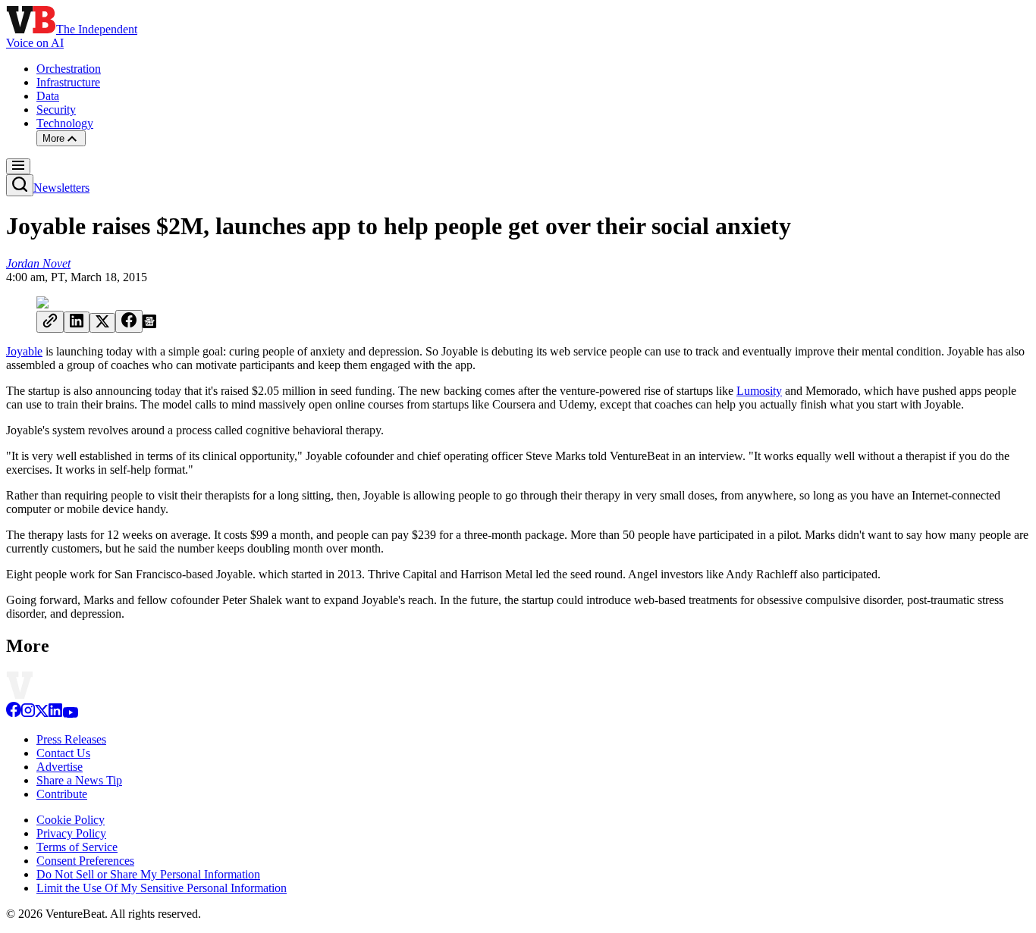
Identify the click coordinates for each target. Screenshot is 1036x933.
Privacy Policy (71, 833)
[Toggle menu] (18, 166)
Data (47, 95)
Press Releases (71, 739)
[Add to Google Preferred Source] (149, 324)
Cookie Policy (70, 819)
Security (56, 109)
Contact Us (63, 753)
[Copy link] (50, 322)
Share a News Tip (79, 780)
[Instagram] (28, 713)
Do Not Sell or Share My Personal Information (148, 874)
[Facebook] (13, 713)
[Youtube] (70, 713)
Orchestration (68, 68)
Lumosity (759, 390)
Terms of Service (77, 847)
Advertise (59, 766)
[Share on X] (102, 323)
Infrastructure (68, 82)
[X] (42, 713)
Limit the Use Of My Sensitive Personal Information (161, 887)
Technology (64, 123)
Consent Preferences (85, 860)
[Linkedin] (55, 713)
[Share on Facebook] (129, 321)
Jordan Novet (38, 263)
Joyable (24, 351)
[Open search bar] (19, 185)
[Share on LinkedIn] (76, 322)
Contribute (61, 793)
